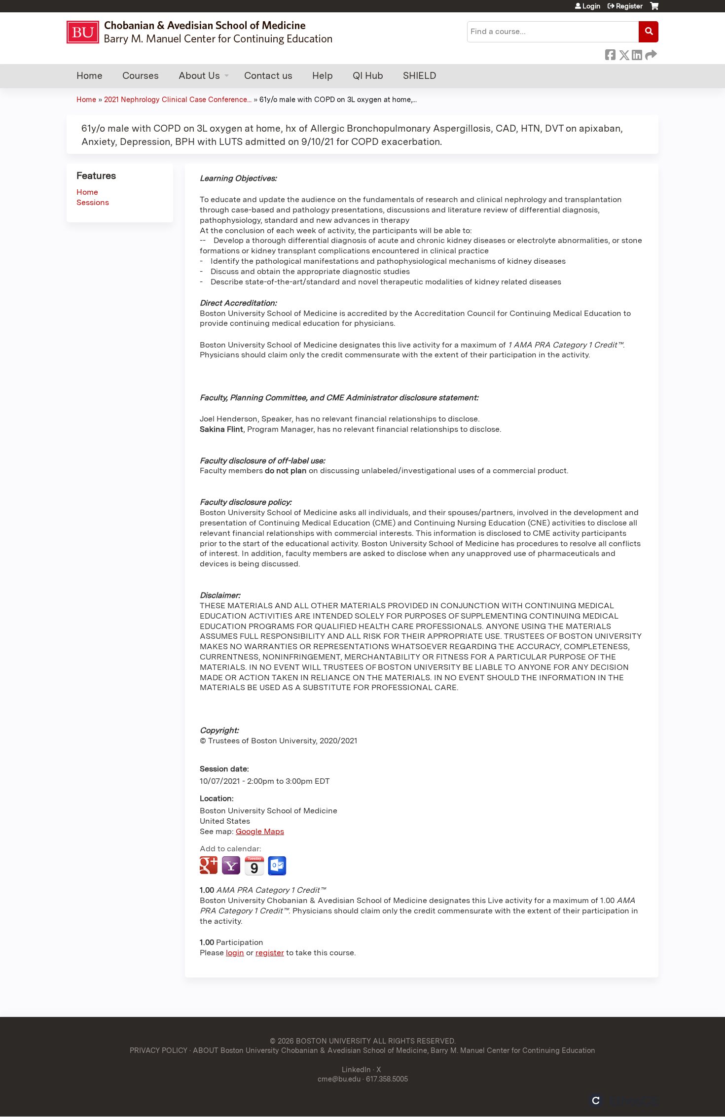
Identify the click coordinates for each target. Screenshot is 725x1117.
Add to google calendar (210, 866)
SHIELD (419, 75)
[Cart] (654, 9)
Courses (140, 75)
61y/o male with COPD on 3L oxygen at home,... (338, 99)
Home (89, 75)
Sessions (92, 202)
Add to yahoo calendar (232, 866)
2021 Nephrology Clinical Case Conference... (178, 99)
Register (629, 5)
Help (322, 75)
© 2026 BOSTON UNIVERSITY (320, 1041)
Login (591, 5)
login (235, 952)
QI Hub (368, 75)
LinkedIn (637, 53)
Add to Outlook (278, 866)
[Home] (204, 32)
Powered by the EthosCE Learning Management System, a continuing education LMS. (623, 1100)
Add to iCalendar (254, 865)
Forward (650, 53)
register (269, 952)
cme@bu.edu (339, 1079)
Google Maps (260, 831)
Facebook (610, 53)
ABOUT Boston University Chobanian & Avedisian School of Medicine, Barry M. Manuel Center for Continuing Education (394, 1050)
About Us (199, 75)
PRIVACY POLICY (158, 1050)
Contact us (268, 75)
